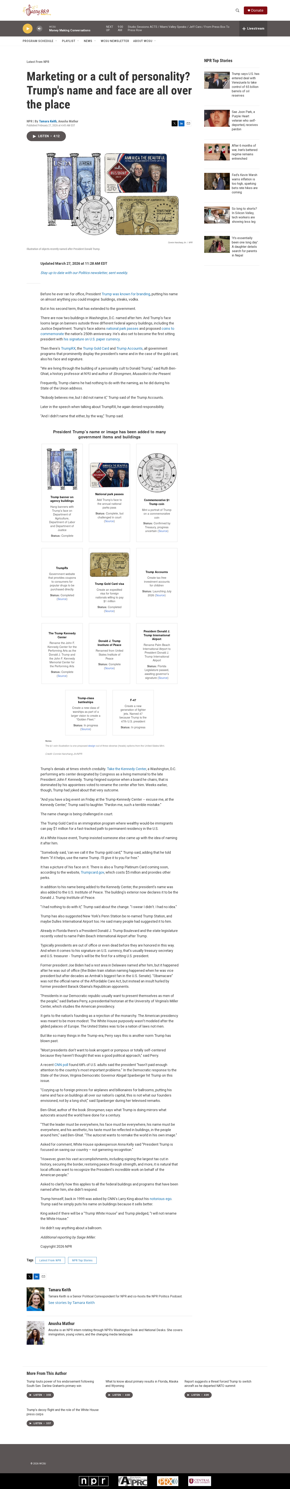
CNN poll (61, 1065)
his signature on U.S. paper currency (92, 339)
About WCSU (142, 41)
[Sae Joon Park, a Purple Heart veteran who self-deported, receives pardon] (217, 118)
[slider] (45, 28)
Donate (257, 10)
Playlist (68, 41)
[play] (27, 28)
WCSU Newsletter (115, 41)
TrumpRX (68, 348)
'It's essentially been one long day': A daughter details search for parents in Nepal (245, 246)
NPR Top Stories (82, 1260)
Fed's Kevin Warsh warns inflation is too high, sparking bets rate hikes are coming (245, 183)
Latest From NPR (38, 62)
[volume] (39, 28)
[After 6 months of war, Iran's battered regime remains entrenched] (217, 151)
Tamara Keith (48, 121)
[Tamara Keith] (35, 1299)
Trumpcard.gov (92, 872)
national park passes (122, 328)
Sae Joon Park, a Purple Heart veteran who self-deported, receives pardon (245, 120)
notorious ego (160, 1199)
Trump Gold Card (96, 348)
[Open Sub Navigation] (56, 41)
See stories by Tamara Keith (71, 1302)
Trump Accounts (129, 348)
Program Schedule (38, 41)
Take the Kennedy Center (126, 769)
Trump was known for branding (126, 294)
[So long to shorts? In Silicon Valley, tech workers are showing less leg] (217, 215)
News (88, 41)
